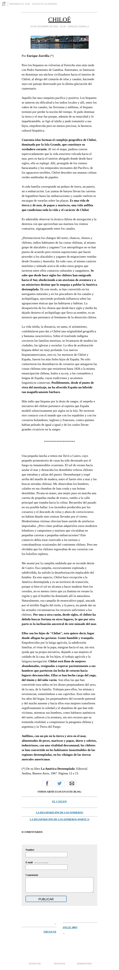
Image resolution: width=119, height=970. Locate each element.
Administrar (84, 963)
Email (72, 783)
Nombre (30, 849)
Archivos (59, 963)
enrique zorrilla (78, 26)
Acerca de (35, 963)
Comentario (32, 875)
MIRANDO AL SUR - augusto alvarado (33, 4)
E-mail (37, 862)
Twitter (59, 783)
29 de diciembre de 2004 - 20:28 (48, 26)
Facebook (47, 783)
